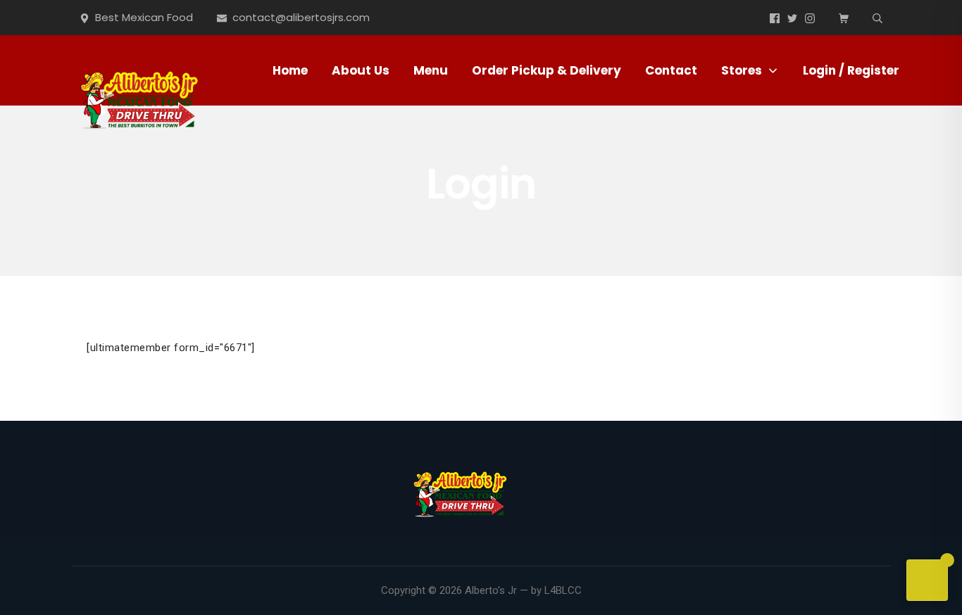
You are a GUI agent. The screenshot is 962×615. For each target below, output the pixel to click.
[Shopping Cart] (844, 17)
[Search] (877, 17)
